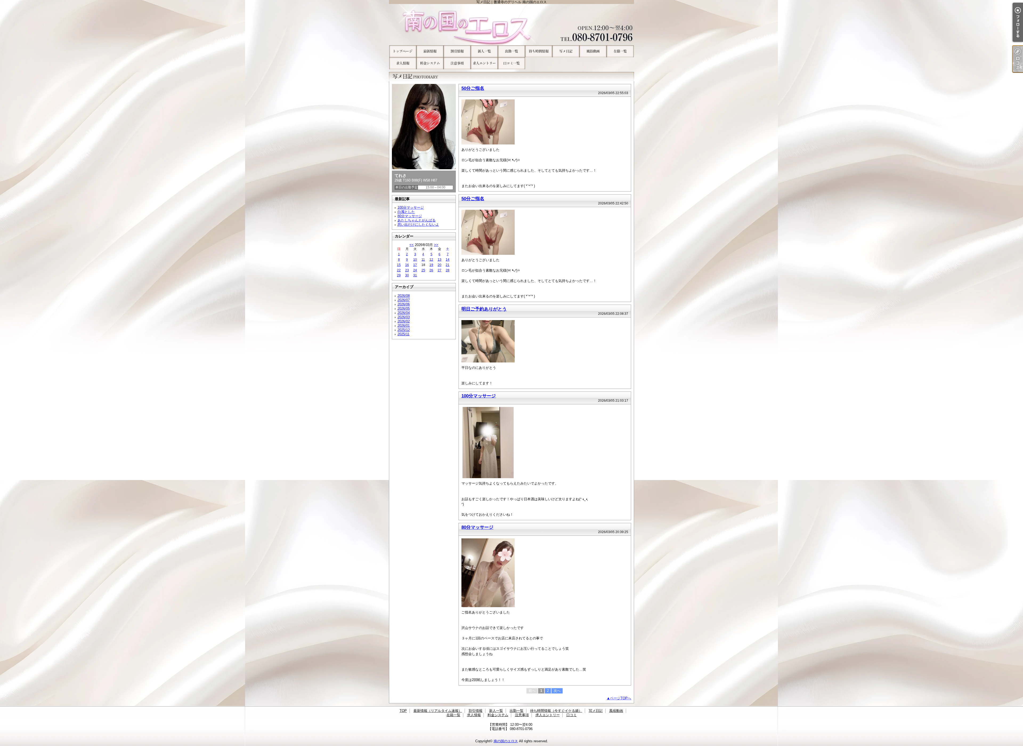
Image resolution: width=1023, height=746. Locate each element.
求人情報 (402, 63)
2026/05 (403, 309)
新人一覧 (484, 51)
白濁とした (406, 212)
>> (436, 245)
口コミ (511, 63)
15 (399, 265)
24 (415, 270)
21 (447, 265)
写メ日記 (565, 51)
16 (407, 265)
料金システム (430, 63)
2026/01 (403, 326)
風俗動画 (593, 51)
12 (431, 259)
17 (415, 265)
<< (411, 245)
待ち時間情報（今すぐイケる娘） (538, 51)
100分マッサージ (410, 207)
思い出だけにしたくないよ (418, 225)
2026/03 (403, 317)
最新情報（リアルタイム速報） (430, 51)
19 (431, 265)
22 (399, 270)
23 (407, 270)
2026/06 (403, 304)
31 (415, 275)
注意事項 (457, 63)
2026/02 (403, 321)
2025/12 (403, 330)
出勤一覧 (511, 51)
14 (447, 259)
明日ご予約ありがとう (484, 309)
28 (447, 270)
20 (439, 265)
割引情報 (457, 51)
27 (439, 270)
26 (431, 270)
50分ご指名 (472, 88)
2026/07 (403, 300)
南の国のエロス (506, 741)
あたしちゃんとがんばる (416, 220)
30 (407, 275)
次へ (557, 691)
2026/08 (403, 296)
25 (423, 270)
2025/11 (403, 334)
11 (423, 259)
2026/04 (403, 313)
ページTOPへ (620, 698)
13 (439, 259)
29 (399, 275)
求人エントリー (484, 63)
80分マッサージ (409, 216)
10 (415, 259)
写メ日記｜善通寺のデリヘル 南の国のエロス (511, 24)
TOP (402, 51)
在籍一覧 (620, 51)
